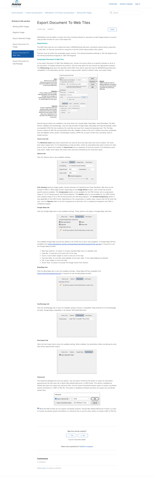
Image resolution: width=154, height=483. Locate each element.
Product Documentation (34, 13)
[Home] (16, 7)
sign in (44, 468)
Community (113, 4)
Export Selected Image (22, 38)
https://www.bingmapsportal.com (49, 273)
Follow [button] (112, 29)
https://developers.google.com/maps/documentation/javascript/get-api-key (74, 244)
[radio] (71, 435)
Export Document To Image (21, 45)
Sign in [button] (137, 4)
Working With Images (84, 13)
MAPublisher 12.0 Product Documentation (59, 13)
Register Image (18, 32)
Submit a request (126, 4)
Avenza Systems (17, 13)
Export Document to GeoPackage (21, 62)
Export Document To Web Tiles (21, 54)
